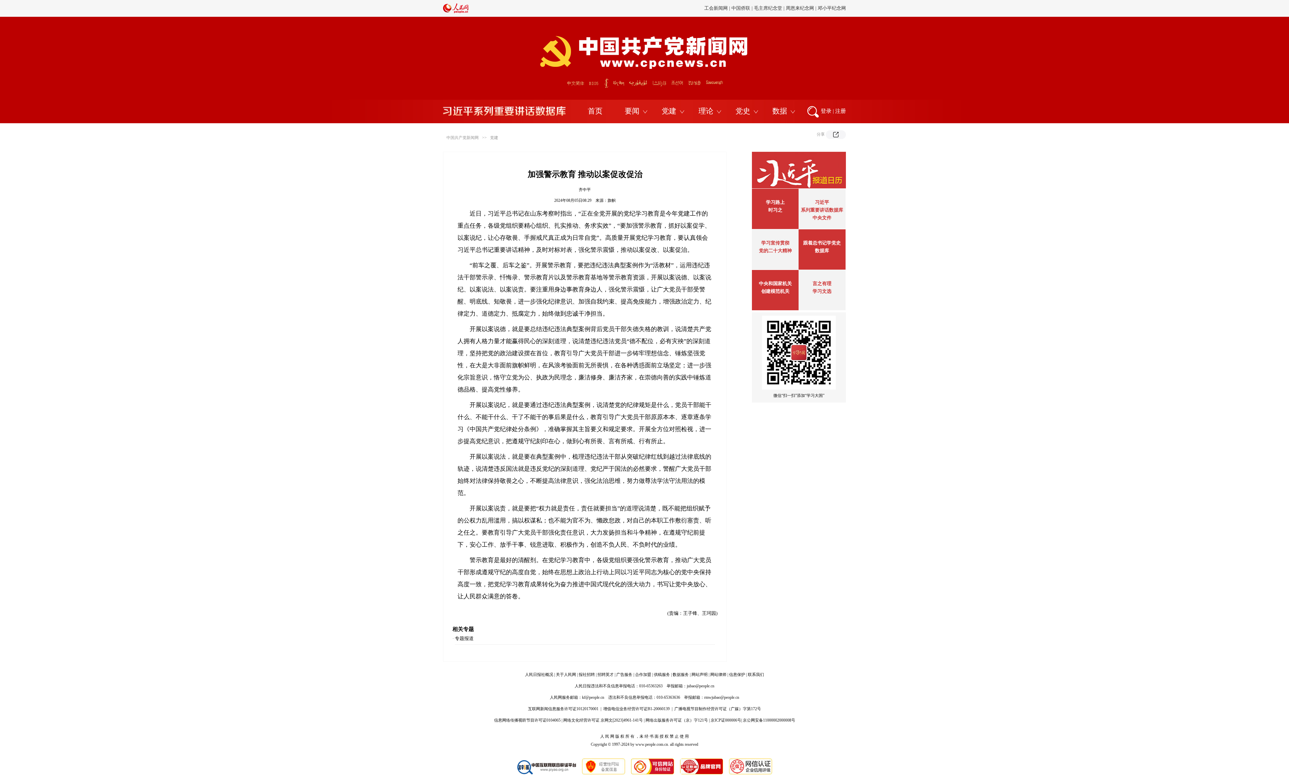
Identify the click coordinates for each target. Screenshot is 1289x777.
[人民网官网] (455, 11)
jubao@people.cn (700, 686)
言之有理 (822, 283)
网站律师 (718, 674)
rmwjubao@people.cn (721, 697)
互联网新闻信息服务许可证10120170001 (563, 708)
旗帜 (612, 200)
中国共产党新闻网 (462, 137)
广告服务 (624, 674)
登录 (826, 111)
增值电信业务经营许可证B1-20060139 (636, 708)
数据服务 (681, 674)
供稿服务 (662, 674)
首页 (595, 111)
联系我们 (756, 674)
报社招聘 (587, 674)
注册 (840, 111)
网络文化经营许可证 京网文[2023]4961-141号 (603, 720)
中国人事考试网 (829, 8)
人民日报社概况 (539, 674)
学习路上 (775, 202)
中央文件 (822, 217)
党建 (669, 111)
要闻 (632, 111)
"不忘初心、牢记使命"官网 (586, 8)
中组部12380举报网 (753, 8)
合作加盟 (643, 674)
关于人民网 (566, 674)
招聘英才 (606, 674)
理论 (706, 111)
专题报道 (464, 638)
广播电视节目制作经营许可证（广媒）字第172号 (717, 708)
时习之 (775, 210)
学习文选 (822, 291)
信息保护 (737, 674)
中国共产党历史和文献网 (703, 8)
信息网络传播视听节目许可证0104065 (527, 720)
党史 (742, 111)
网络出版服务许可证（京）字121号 (677, 720)
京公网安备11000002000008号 (769, 720)
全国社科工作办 (792, 8)
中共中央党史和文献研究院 (645, 8)
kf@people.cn (593, 697)
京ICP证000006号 (726, 720)
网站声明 (699, 674)
